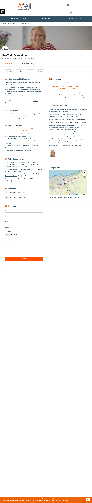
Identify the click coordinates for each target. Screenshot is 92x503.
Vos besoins (46, 18)
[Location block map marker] (66, 181)
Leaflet (69, 194)
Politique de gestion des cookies (60, 501)
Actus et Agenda (75, 18)
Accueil (5, 23)
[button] (2, 11)
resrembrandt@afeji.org (20, 197)
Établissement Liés (27, 63)
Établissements (12, 23)
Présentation (8, 63)
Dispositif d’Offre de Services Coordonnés (29, 82)
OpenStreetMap (76, 194)
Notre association (17, 18)
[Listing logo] (5, 49)
